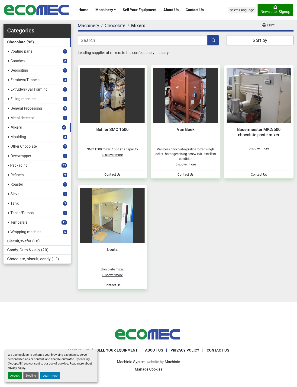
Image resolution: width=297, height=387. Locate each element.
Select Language (242, 10)
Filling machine (23, 99)
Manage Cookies (148, 369)
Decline (31, 375)
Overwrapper (20, 156)
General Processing (26, 108)
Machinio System (131, 362)
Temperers (18, 222)
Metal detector (22, 118)
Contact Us (195, 10)
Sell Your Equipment (139, 10)
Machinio (172, 362)
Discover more (112, 155)
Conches (17, 61)
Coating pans (21, 51)
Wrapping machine (25, 232)
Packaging (19, 165)
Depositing (19, 70)
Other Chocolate (23, 146)
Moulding (18, 137)
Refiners (17, 175)
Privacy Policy (185, 350)
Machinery (104, 10)
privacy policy (16, 368)
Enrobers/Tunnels (24, 80)
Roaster (16, 184)
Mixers (16, 127)
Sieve (14, 194)
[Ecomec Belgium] (148, 334)
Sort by (260, 40)
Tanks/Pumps (22, 213)
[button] (105, 10)
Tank (14, 203)
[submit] (213, 40)
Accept (14, 375)
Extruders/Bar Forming (29, 89)
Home (83, 10)
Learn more (50, 375)
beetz (112, 249)
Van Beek (185, 129)
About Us (171, 10)
